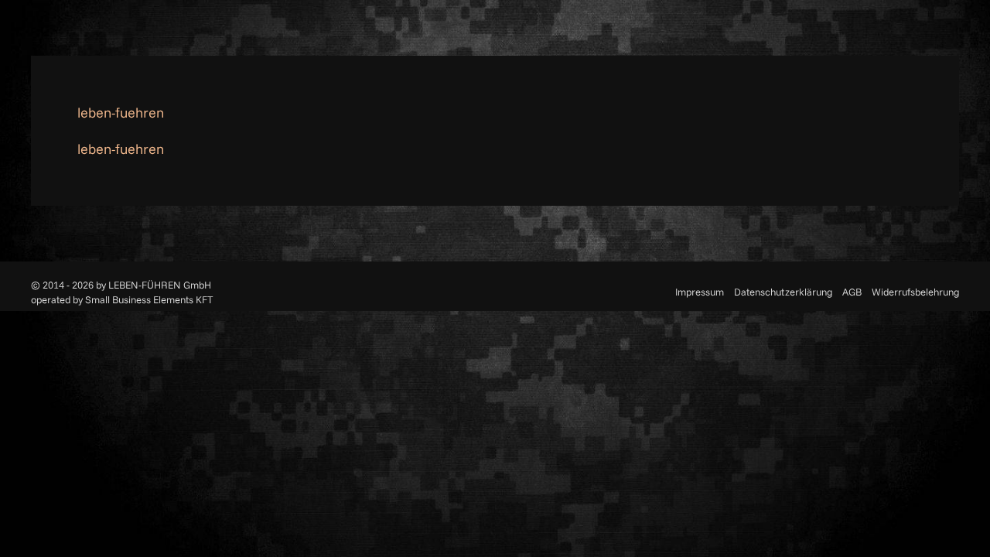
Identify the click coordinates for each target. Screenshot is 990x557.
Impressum (699, 291)
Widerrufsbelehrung (915, 291)
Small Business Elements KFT (149, 299)
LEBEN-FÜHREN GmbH (159, 284)
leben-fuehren (120, 112)
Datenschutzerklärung (783, 291)
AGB (852, 291)
